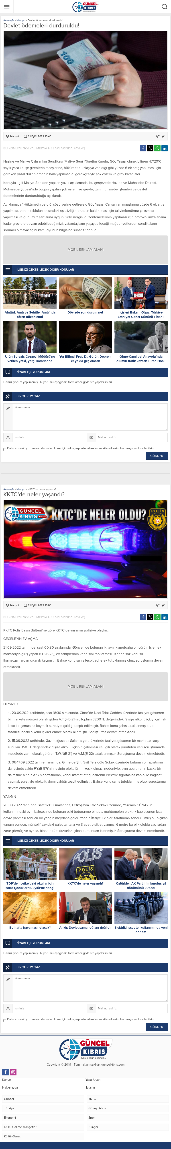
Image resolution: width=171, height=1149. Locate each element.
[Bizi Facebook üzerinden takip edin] (5, 1072)
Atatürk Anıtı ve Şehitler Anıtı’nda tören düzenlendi (30, 314)
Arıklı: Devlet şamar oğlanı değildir (85, 928)
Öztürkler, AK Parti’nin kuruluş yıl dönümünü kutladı (141, 885)
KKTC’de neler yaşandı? (85, 883)
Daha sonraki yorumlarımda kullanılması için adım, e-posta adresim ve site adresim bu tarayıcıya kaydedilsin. (80, 448)
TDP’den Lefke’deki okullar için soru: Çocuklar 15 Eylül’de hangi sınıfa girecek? (30, 887)
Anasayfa (8, 20)
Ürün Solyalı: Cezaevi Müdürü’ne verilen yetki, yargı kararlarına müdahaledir (30, 361)
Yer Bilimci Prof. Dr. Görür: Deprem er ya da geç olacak (85, 359)
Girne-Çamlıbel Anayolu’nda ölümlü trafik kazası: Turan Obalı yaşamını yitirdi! (140, 361)
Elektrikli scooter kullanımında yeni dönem (141, 930)
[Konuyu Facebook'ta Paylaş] (143, 148)
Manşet (20, 20)
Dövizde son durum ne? (85, 312)
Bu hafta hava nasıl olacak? (30, 928)
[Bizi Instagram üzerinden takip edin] (13, 1072)
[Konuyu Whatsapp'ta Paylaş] (157, 148)
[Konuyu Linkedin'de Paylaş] (164, 148)
